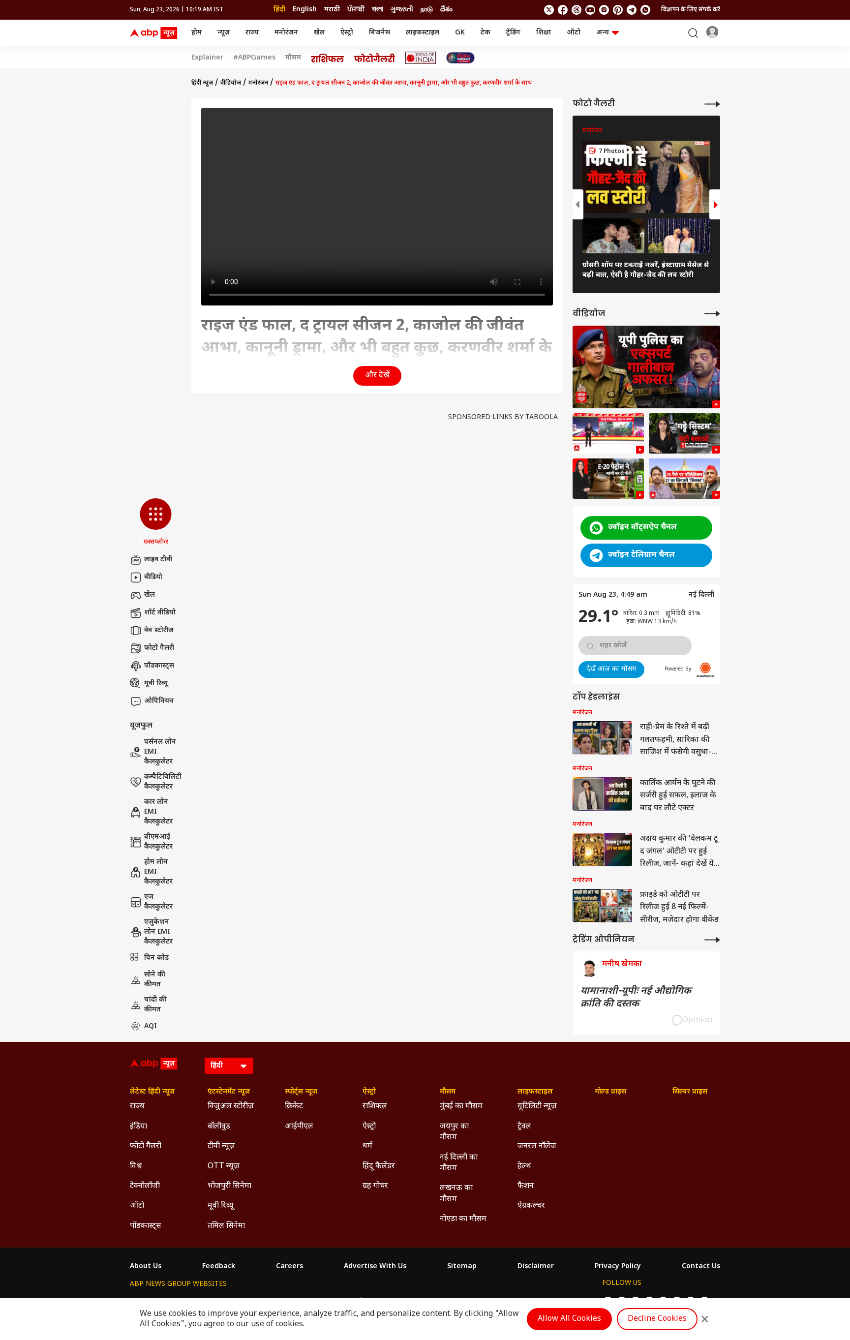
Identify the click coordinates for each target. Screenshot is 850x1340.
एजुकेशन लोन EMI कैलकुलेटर (158, 931)
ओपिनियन (159, 701)
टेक (485, 32)
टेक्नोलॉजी (145, 1186)
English (305, 9)
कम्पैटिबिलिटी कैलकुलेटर (163, 782)
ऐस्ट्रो (346, 32)
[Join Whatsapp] (645, 10)
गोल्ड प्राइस (610, 1092)
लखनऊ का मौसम (456, 1193)
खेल (319, 32)
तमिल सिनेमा (226, 1226)
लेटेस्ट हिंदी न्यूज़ (152, 1092)
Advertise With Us (375, 1266)
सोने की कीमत (154, 979)
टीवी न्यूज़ (221, 1146)
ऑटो (573, 32)
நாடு (427, 9)
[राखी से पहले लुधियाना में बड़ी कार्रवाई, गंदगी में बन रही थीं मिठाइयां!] (608, 433)
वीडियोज (230, 83)
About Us (145, 1266)
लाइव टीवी (158, 559)
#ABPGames (254, 58)
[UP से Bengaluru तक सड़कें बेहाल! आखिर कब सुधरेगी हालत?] (684, 433)
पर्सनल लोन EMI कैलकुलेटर (160, 751)
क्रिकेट (294, 1106)
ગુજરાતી (402, 9)
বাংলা (377, 9)
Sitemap (462, 1266)
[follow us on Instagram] (604, 10)
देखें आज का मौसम (611, 669)
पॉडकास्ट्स (159, 665)
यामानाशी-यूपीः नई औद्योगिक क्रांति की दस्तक (635, 997)
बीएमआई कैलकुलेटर (158, 842)
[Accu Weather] (705, 669)
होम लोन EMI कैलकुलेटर (158, 871)
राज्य (252, 32)
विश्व (136, 1166)
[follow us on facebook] (563, 10)
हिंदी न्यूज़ (202, 83)
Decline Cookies (657, 1319)
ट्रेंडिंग (513, 32)
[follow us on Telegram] (632, 10)
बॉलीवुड (219, 1127)
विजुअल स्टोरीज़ (231, 1106)
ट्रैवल (524, 1127)
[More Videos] (712, 313)
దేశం (446, 9)
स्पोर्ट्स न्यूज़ (301, 1092)
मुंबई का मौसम (461, 1106)
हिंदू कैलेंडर (379, 1166)
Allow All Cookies (569, 1319)
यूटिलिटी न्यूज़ (537, 1106)
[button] (156, 522)
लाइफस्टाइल (422, 32)
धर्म (367, 1146)
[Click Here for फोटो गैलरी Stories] (374, 57)
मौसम (293, 58)
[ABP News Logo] (155, 33)
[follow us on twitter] (549, 10)
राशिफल (375, 1106)
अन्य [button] (602, 32)
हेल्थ (524, 1166)
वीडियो (153, 577)
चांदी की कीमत (155, 1004)
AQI (150, 1026)
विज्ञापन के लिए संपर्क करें (690, 10)
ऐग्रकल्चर (531, 1206)
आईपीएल (299, 1127)
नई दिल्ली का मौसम (459, 1163)
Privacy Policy (618, 1266)
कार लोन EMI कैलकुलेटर (158, 811)
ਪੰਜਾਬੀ (355, 9)
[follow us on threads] (576, 10)
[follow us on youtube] (590, 10)
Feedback (218, 1266)
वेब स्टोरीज (159, 630)
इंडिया (138, 1127)
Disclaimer (535, 1266)
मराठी (332, 9)
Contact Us (701, 1266)
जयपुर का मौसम (454, 1132)
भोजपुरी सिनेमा (229, 1186)
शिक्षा (543, 32)
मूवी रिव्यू (156, 683)
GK (460, 32)
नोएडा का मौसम (463, 1219)
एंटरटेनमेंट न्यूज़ (229, 1092)
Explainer (207, 58)
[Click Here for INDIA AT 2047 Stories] (460, 58)
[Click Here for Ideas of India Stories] (420, 58)
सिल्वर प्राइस (689, 1092)
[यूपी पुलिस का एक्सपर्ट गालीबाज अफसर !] (646, 367)
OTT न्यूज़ (224, 1166)
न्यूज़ (223, 32)
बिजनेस (379, 32)
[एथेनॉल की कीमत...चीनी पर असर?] (608, 478)
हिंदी (279, 9)
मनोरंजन (286, 32)
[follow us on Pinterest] (618, 10)
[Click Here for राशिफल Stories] (327, 58)
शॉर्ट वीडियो (160, 612)
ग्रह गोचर (375, 1186)
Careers (289, 1266)
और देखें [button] (377, 375)
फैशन (525, 1186)
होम (196, 32)
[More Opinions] (712, 940)
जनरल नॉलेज (536, 1146)
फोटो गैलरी (159, 648)
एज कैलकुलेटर (158, 902)
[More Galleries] (712, 104)
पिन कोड (156, 958)
